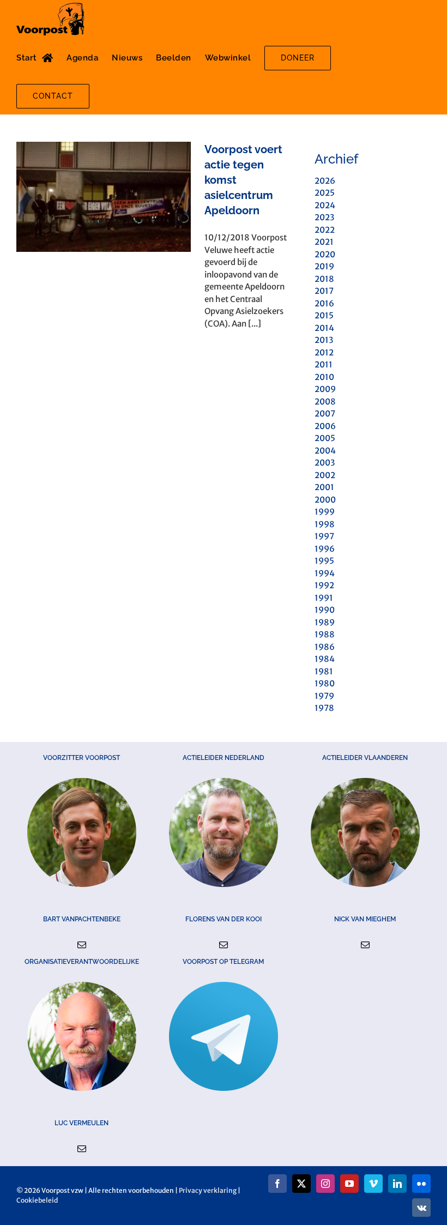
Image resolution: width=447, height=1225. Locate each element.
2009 (325, 389)
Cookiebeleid (37, 1200)
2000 (325, 499)
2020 (325, 254)
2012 (324, 352)
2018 (324, 279)
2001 (324, 487)
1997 (324, 536)
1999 (325, 511)
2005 (325, 438)
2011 (324, 364)
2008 (325, 401)
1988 (325, 634)
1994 (325, 573)
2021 (324, 242)
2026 (325, 181)
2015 (324, 315)
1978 (324, 708)
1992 (324, 585)
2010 (324, 377)
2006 (325, 426)
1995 (324, 561)
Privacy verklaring (208, 1190)
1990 (325, 610)
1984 (325, 659)
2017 (324, 291)
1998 (325, 524)
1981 (324, 671)
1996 (325, 549)
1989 (325, 622)
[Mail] (81, 944)
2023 (324, 217)
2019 (324, 266)
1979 (324, 696)
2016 (324, 303)
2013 (324, 340)
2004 (325, 450)
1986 (325, 647)
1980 (325, 683)
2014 (324, 328)
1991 (324, 598)
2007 (325, 413)
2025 (325, 193)
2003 (325, 462)
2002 (325, 475)
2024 (325, 205)
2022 (325, 230)
